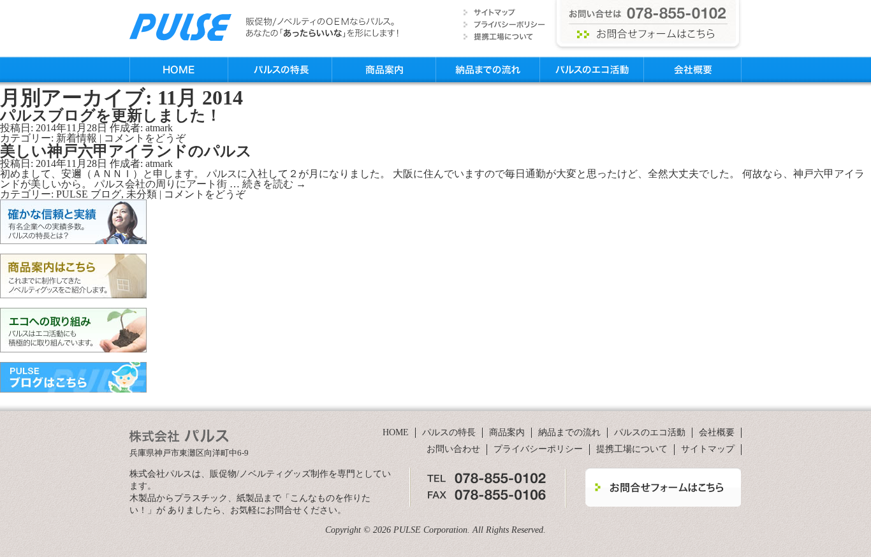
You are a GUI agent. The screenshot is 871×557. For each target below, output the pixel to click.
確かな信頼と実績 (73, 221)
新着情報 (76, 138)
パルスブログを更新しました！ (110, 115)
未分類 (141, 194)
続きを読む (274, 183)
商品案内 (384, 69)
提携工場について (632, 449)
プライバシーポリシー (538, 449)
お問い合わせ (453, 449)
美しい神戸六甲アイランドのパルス (126, 151)
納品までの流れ (488, 69)
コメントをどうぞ (145, 138)
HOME (178, 69)
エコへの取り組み (73, 330)
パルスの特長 (280, 69)
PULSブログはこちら (73, 377)
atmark (159, 127)
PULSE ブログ (88, 194)
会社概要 (693, 69)
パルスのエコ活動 (592, 69)
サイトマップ (708, 449)
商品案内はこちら (73, 276)
